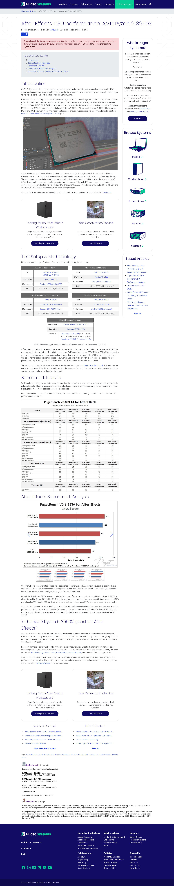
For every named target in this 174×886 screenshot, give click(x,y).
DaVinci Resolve (74, 652)
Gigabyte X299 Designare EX (101, 309)
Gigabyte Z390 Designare (101, 282)
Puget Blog (83, 860)
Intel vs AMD (94, 754)
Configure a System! (44, 243)
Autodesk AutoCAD (86, 845)
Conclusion (106, 192)
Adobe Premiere (85, 837)
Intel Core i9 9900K (101, 273)
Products (74, 4)
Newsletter (135, 868)
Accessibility (110, 868)
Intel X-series (105, 754)
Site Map (26, 848)
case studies (144, 109)
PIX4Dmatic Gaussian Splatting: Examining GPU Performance (137, 305)
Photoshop (35, 652)
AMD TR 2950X (51, 300)
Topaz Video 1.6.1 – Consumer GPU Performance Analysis (100, 736)
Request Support (138, 840)
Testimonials (136, 857)
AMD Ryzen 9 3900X (51, 275)
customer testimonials (139, 111)
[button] (28, 534)
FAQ (23, 854)
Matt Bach (54, 30)
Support (99, 4)
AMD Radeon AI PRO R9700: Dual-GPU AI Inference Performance (103, 732)
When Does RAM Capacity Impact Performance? (45, 736)
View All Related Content (45, 748)
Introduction (33, 60)
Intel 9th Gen (83, 754)
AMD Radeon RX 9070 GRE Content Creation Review (47, 732)
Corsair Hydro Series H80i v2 (51, 304)
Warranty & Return (112, 857)
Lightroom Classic (48, 652)
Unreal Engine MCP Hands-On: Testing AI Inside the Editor (99, 743)
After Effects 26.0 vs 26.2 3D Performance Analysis (46, 739)
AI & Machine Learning (88, 848)
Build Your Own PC (31, 842)
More (106, 845)
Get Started (137, 118)
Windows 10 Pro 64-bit (70, 334)
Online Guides (136, 837)
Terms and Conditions (114, 860)
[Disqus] (87, 790)
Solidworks (83, 843)
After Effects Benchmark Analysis (41, 68)
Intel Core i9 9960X (101, 300)
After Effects (31, 754)
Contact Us (135, 865)
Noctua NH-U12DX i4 (101, 304)
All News (82, 857)
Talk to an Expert (125, 4)
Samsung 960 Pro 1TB (76, 329)
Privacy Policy (110, 862)
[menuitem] (150, 4)
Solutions (63, 4)
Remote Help (136, 843)
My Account (141, 4)
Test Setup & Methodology (39, 63)
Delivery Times (111, 865)
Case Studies (84, 868)
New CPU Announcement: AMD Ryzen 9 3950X (40, 114)
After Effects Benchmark (93, 365)
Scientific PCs (110, 843)
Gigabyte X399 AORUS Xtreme (51, 309)
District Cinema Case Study (87, 739)
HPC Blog (82, 862)
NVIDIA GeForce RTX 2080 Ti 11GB (76, 325)
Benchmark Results (36, 66)
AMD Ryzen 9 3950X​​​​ (51, 273)
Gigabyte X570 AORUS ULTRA (51, 284)
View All (95, 748)
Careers (133, 860)
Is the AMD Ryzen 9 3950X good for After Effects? (49, 71)
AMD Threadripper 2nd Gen (66, 754)
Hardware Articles (28, 11)
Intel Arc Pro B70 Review (35, 743)
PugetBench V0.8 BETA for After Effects (76, 339)
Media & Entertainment (114, 837)
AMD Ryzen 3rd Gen (45, 754)
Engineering (109, 840)
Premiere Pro (61, 652)
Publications (86, 4)
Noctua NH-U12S (51, 280)
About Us (109, 4)
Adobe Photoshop (86, 840)
